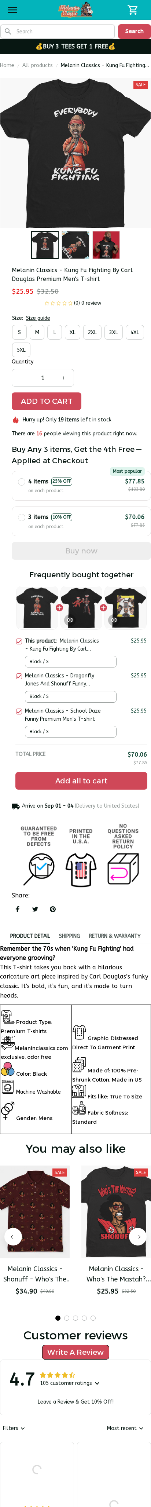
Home (7, 65)
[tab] (58, 1318)
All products (37, 65)
